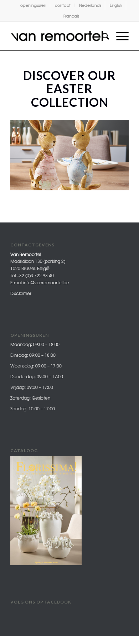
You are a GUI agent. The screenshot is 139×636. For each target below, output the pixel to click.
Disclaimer (20, 293)
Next (112, 152)
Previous (26, 152)
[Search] (102, 36)
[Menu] (119, 36)
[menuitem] (33, 5)
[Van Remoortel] (57, 36)
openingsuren (33, 5)
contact (63, 5)
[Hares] (121, 188)
